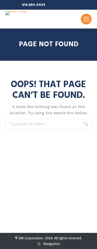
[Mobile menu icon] (86, 19)
